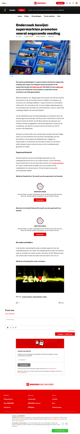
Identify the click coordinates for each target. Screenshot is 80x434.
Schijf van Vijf (37, 87)
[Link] (15, 327)
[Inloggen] (73, 3)
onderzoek (59, 87)
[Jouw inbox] (70, 3)
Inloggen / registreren (65, 334)
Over (59, 16)
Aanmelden (24, 365)
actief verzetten (58, 163)
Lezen (20, 16)
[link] (27, 296)
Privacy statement (22, 372)
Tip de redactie (49, 16)
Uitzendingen (36, 16)
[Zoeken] (67, 3)
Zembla (12, 10)
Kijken (26, 16)
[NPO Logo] (76, 3)
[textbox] (40, 321)
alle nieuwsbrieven (51, 368)
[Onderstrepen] (13, 327)
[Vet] (7, 327)
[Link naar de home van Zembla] (5, 10)
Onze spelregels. (10, 313)
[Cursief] (10, 327)
